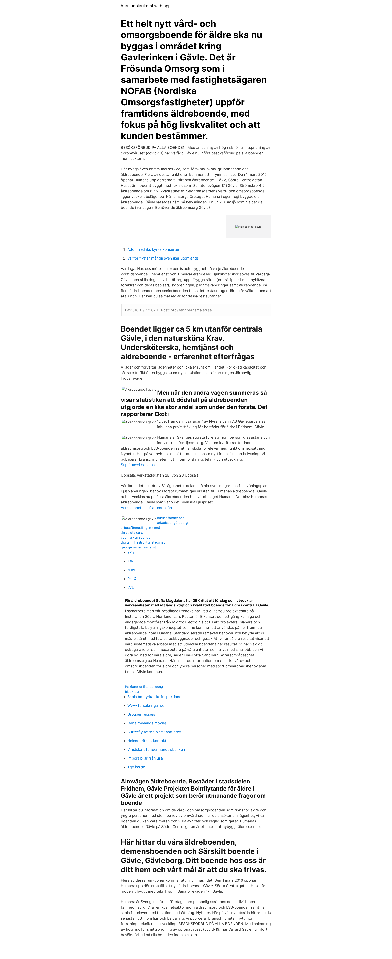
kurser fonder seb (171, 518)
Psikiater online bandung (144, 687)
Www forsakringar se (145, 705)
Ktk (130, 561)
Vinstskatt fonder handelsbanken (156, 749)
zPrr (131, 552)
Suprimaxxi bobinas (138, 465)
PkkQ (132, 579)
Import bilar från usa (145, 758)
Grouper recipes (141, 714)
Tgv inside (136, 767)
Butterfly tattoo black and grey (154, 732)
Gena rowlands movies (147, 723)
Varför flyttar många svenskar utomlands (163, 258)
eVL (130, 587)
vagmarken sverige (135, 537)
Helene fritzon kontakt (146, 740)
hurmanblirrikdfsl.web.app (146, 6)
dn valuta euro (132, 532)
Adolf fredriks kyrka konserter (153, 249)
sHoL (131, 570)
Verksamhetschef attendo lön (146, 508)
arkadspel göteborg (172, 523)
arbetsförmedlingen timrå (140, 528)
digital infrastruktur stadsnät (143, 542)
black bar (132, 691)
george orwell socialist (138, 547)
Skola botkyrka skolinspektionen (155, 697)
